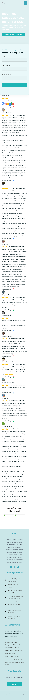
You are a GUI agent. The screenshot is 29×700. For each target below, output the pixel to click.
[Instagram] (15, 567)
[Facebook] (11, 567)
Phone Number (6, 74)
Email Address (6, 65)
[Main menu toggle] (25, 3)
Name (3, 56)
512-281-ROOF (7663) (17, 677)
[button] (14, 684)
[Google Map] (18, 567)
